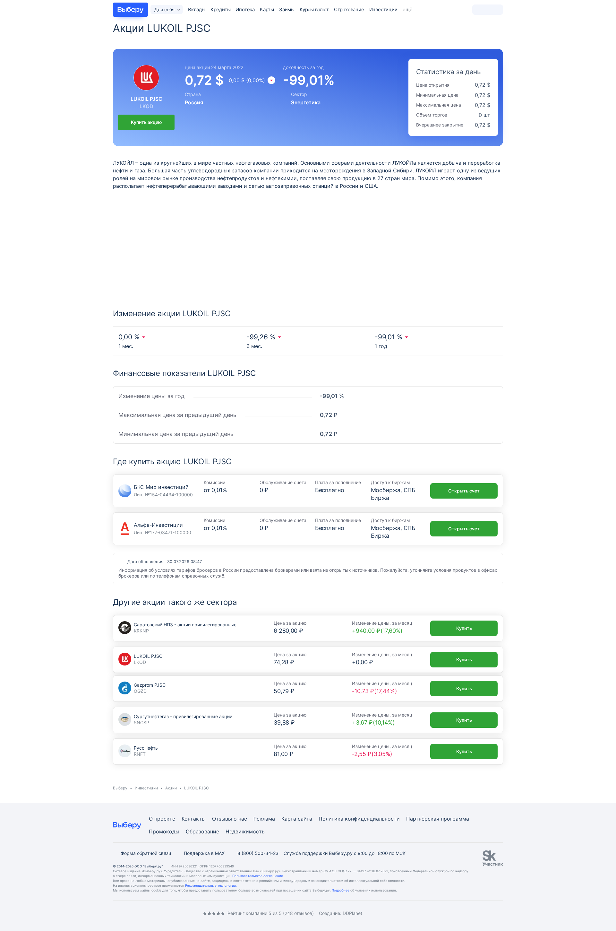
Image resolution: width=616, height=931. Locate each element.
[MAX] (141, 913)
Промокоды (164, 831)
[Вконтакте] (115, 913)
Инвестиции (383, 9)
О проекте (162, 818)
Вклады (196, 9)
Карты (267, 9)
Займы (287, 9)
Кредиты (220, 9)
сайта (305, 818)
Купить (464, 628)
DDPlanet (352, 913)
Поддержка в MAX (204, 853)
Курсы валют (314, 9)
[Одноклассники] (128, 913)
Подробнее (340, 890)
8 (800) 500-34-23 (257, 853)
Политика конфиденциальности (359, 818)
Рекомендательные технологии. (211, 885)
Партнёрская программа (437, 818)
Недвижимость (245, 831)
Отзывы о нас (229, 818)
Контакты (194, 818)
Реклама (264, 818)
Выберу (120, 788)
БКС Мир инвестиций (161, 487)
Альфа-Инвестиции (158, 525)
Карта (288, 818)
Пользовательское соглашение (257, 876)
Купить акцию (146, 122)
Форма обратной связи (146, 853)
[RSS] (166, 913)
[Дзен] (154, 913)
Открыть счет (464, 490)
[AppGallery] (490, 913)
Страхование (349, 9)
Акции (171, 788)
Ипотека (245, 9)
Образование (202, 831)
